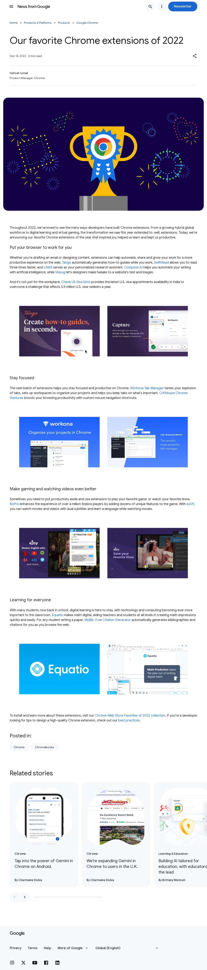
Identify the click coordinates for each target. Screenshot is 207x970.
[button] (182, 6)
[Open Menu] (11, 6)
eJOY (190, 504)
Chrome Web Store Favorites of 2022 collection (130, 716)
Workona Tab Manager (147, 388)
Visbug (60, 272)
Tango (66, 263)
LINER (48, 267)
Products (64, 23)
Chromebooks (44, 747)
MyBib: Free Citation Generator (107, 620)
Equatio (57, 615)
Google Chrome (87, 23)
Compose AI (133, 267)
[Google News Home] (34, 6)
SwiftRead (161, 263)
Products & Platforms (38, 23)
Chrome (19, 747)
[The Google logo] (17, 933)
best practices (129, 720)
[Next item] (25, 897)
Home (14, 23)
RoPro (14, 504)
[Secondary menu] (162, 6)
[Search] (150, 6)
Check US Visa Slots (75, 282)
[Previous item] (14, 897)
